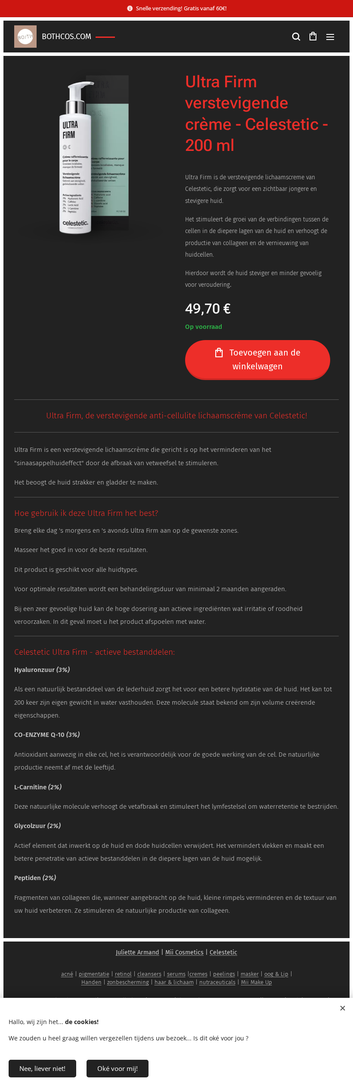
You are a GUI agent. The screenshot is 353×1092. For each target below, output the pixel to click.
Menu (330, 36)
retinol (123, 974)
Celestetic (223, 952)
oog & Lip (276, 974)
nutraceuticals (217, 982)
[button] (295, 36)
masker (250, 974)
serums (176, 974)
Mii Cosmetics (184, 952)
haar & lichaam (174, 982)
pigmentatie (94, 974)
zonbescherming (128, 982)
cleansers (149, 974)
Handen (91, 982)
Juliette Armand (137, 952)
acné (67, 974)
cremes (198, 974)
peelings (224, 974)
